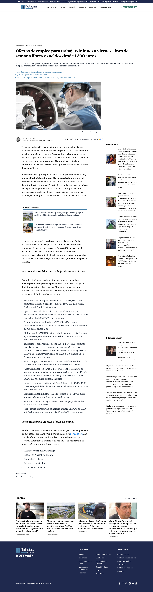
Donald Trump (83, 2)
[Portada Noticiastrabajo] (25, 550)
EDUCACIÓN (93, 7)
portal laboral (76, 433)
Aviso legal (121, 564)
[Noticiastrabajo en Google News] (136, 583)
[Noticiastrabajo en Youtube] (132, 583)
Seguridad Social (102, 567)
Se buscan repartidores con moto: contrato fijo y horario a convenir (46, 77)
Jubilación (100, 558)
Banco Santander (112, 2)
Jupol (104, 2)
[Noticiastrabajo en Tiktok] (129, 583)
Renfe (122, 2)
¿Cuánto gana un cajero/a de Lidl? (32, 74)
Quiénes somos (123, 554)
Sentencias (83, 558)
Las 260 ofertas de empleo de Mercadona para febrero (40, 72)
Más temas (100, 574)
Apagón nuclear (43, 2)
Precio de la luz (31, 2)
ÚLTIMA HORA (51, 7)
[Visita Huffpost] (129, 7)
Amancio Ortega (95, 2)
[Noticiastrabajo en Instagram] (126, 583)
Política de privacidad (125, 568)
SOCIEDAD (82, 7)
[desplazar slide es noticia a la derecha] (136, 1)
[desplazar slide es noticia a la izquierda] (25, 1)
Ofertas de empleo (22, 477)
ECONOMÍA (72, 7)
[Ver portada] (29, 7)
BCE (64, 2)
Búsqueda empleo (55, 2)
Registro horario (73, 2)
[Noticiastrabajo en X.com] (122, 583)
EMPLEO (62, 7)
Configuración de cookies (126, 558)
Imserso (128, 2)
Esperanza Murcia (28, 138)
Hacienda (82, 573)
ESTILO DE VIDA (105, 7)
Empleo (32, 477)
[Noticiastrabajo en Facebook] (119, 583)
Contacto (120, 571)
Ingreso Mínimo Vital (103, 554)
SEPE (98, 570)
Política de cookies (124, 561)
